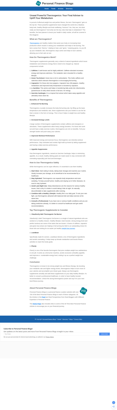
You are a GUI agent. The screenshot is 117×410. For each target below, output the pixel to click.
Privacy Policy (78, 319)
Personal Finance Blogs (49, 319)
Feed (43, 297)
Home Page (37, 304)
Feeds (59, 319)
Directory (65, 319)
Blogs (71, 319)
